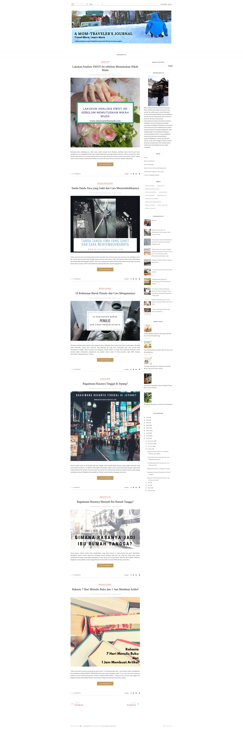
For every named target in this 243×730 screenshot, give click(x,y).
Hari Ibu (154, 220)
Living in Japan (105, 378)
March (149, 488)
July (149, 482)
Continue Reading (105, 164)
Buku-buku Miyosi (149, 161)
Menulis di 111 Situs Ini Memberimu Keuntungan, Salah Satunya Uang (161, 232)
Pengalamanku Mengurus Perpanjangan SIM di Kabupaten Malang (161, 281)
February (150, 490)
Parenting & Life (105, 497)
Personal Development (105, 183)
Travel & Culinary (150, 205)
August (150, 449)
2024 (147, 422)
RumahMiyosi (121, 54)
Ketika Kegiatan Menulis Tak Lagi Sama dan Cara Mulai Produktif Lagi (157, 335)
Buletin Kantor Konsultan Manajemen (155, 168)
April (149, 485)
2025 (147, 420)
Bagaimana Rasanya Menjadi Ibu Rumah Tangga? (105, 501)
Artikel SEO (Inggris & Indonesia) (154, 171)
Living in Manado (150, 195)
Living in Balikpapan (150, 192)
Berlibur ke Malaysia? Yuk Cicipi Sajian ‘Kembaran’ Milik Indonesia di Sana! (162, 302)
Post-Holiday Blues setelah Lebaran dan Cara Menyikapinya (158, 351)
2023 (147, 425)
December (151, 441)
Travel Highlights (163, 205)
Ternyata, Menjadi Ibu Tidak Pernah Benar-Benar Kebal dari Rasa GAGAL (157, 367)
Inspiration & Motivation (152, 189)
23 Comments (76, 174)
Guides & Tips (105, 61)
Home (146, 157)
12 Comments (76, 693)
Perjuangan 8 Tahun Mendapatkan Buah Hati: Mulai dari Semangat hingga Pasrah (162, 242)
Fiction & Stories (149, 185)
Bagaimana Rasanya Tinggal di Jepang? (105, 383)
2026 (147, 417)
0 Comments (76, 487)
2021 (147, 430)
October (150, 446)
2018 (147, 438)
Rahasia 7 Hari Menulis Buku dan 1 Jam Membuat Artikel (105, 589)
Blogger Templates (109, 726)
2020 (147, 433)
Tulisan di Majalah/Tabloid (151, 175)
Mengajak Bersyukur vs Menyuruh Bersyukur (158, 404)
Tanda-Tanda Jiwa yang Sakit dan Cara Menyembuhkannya (105, 188)
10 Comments (76, 279)
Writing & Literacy (105, 288)
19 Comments (76, 575)
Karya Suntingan (149, 164)
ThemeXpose (87, 726)
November (151, 443)
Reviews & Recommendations (153, 202)
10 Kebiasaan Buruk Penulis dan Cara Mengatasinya (105, 293)
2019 (147, 436)
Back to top (167, 726)
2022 (147, 428)
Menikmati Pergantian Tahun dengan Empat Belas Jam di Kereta (158, 387)
